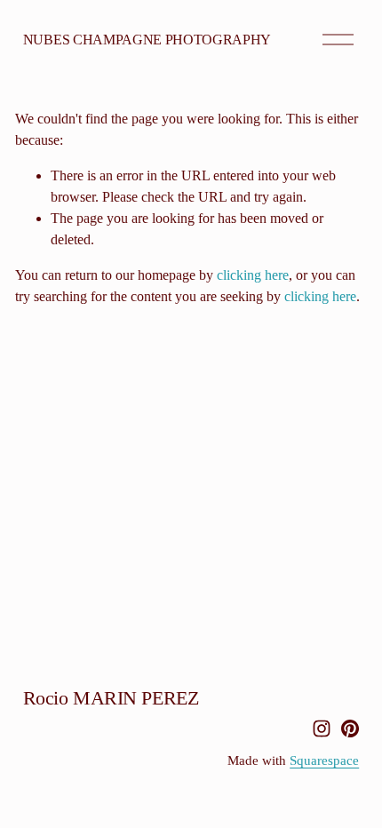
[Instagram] (321, 728)
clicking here (253, 275)
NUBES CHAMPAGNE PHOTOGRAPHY (147, 39)
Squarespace (324, 760)
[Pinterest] (350, 728)
